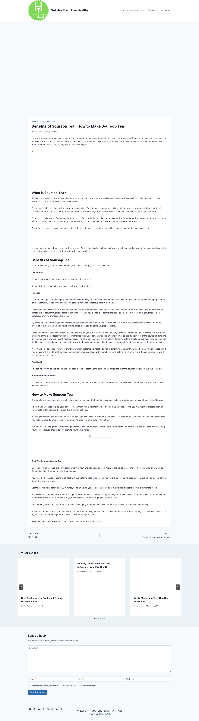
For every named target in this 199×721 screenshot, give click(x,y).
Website (130, 679)
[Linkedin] (43, 709)
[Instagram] (34, 709)
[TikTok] (61, 709)
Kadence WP (104, 714)
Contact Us (153, 10)
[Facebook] (30, 709)
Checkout (134, 10)
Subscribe (165, 10)
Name (32, 679)
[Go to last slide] (21, 587)
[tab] (94, 618)
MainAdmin (38, 132)
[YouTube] (39, 709)
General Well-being (48, 122)
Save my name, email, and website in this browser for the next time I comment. (64, 685)
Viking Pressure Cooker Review (156, 535)
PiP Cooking (33, 535)
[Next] (178, 587)
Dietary (35, 122)
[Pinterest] (52, 709)
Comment (34, 648)
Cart (143, 10)
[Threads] (48, 709)
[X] (57, 709)
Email (81, 679)
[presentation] (43, 575)
